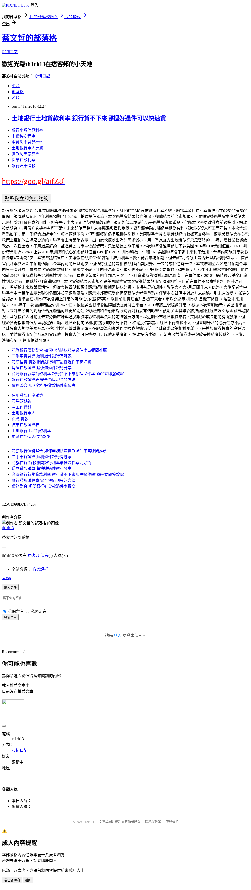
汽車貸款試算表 (25, 425)
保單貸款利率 (23, 160)
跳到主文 (10, 52)
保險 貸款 (20, 419)
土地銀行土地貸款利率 (31, 431)
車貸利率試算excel (27, 142)
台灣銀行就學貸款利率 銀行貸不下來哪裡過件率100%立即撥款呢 (68, 374)
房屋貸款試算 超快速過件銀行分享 (42, 368)
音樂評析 (40, 569)
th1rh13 (8, 528)
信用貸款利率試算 (27, 395)
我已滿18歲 (12, 880)
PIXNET (88, 822)
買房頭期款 (21, 401)
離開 (28, 880)
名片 (16, 98)
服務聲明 (172, 822)
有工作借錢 (21, 407)
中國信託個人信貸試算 (31, 437)
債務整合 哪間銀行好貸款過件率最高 (43, 385)
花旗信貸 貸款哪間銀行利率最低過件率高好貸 (51, 362)
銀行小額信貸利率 (27, 130)
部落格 (18, 92)
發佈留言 (10, 617)
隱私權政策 (153, 822)
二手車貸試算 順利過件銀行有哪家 (42, 356)
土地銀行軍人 (23, 413)
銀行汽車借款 (23, 166)
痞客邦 (33, 555)
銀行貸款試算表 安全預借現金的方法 (43, 380)
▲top (6, 578)
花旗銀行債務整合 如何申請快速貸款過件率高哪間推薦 (59, 350)
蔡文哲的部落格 (29, 38)
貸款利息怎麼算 (25, 154)
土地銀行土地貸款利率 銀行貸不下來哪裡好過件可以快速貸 (89, 118)
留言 (44, 555)
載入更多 (10, 587)
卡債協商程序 (23, 136)
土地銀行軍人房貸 (27, 148)
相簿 (16, 86)
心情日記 (42, 76)
